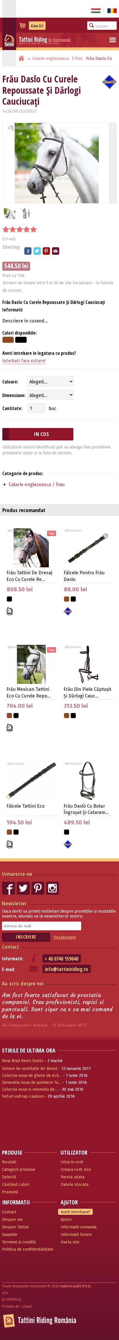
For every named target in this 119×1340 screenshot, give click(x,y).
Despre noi (12, 1219)
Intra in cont (72, 1162)
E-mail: (8, 969)
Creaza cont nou (76, 1169)
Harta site (70, 1242)
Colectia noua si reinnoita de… (30, 1089)
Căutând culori (15, 1184)
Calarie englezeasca (50, 58)
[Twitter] (38, 251)
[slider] (19, 229)
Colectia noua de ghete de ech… (32, 1075)
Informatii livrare (76, 1234)
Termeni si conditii (19, 1242)
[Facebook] (28, 251)
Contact (10, 946)
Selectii (9, 1177)
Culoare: (10, 382)
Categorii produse (18, 1169)
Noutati (9, 1162)
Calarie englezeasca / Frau (37, 484)
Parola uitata (72, 1177)
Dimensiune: (13, 395)
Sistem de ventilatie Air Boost (29, 1068)
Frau (78, 58)
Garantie (9, 1234)
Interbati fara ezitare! (24, 360)
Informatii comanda (78, 1227)
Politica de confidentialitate (27, 1249)
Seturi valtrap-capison (23, 1096)
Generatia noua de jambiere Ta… (31, 1082)
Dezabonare (64, 937)
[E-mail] (56, 251)
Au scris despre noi (23, 983)
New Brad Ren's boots (22, 1060)
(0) (37, 26)
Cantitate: (12, 408)
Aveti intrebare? (75, 1212)
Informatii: (12, 958)
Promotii (10, 1192)
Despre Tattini (15, 1227)
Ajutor (66, 1219)
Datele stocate (75, 1184)
